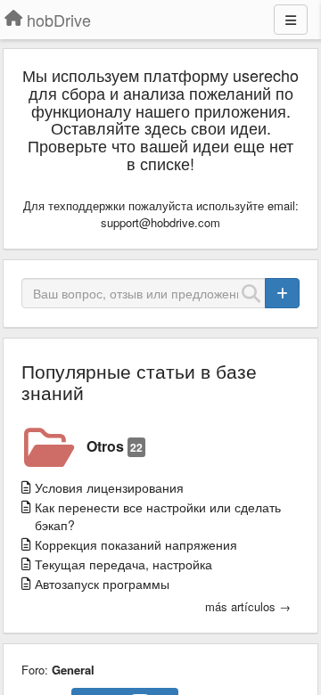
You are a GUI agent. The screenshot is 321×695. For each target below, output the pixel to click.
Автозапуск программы (102, 584)
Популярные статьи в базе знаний (139, 381)
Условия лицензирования (109, 487)
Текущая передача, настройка (123, 564)
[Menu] (291, 19)
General (73, 669)
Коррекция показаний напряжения (136, 544)
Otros (114, 446)
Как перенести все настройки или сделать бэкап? (158, 516)
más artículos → (248, 607)
